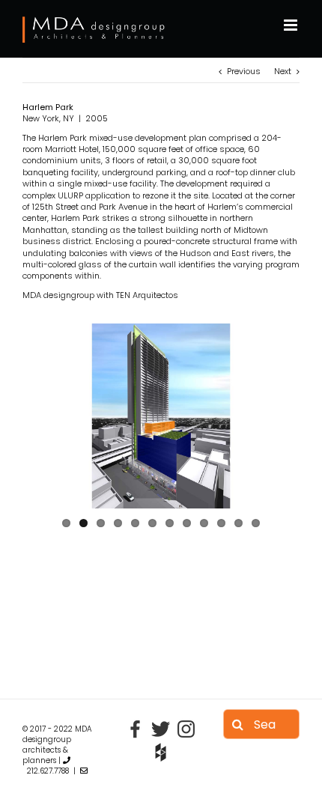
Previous (244, 71)
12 (256, 523)
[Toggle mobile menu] (292, 25)
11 (238, 523)
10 (221, 523)
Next (282, 71)
